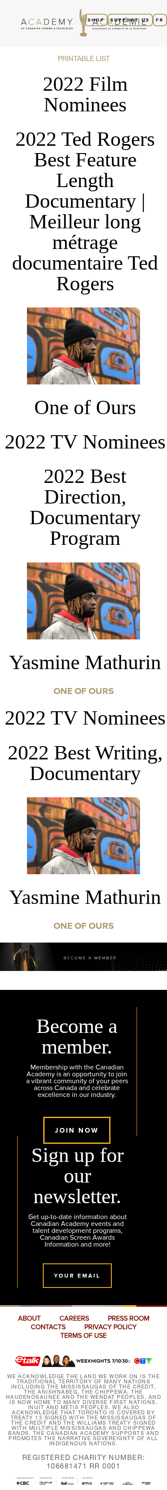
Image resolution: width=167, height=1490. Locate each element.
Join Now (77, 1130)
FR (160, 20)
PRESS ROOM (128, 1318)
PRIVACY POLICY (110, 1327)
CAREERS (74, 1318)
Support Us (130, 20)
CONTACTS (48, 1327)
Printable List (84, 58)
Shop (96, 20)
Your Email (77, 1276)
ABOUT (29, 1318)
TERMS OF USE (83, 1335)
